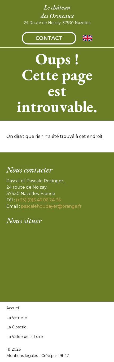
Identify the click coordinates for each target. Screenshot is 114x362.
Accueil (13, 308)
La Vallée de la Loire (24, 336)
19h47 (63, 355)
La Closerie (16, 327)
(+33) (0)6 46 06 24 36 (38, 199)
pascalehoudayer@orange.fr (51, 206)
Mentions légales (22, 355)
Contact (49, 38)
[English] (87, 38)
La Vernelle (16, 317)
